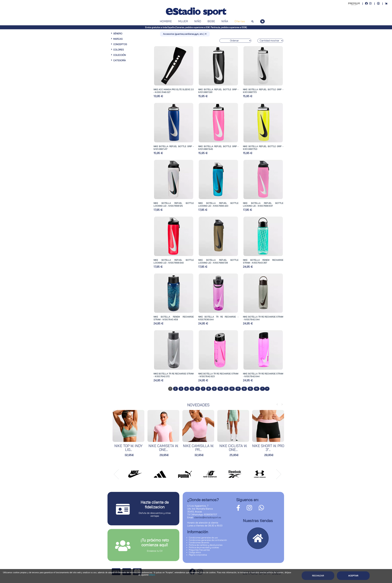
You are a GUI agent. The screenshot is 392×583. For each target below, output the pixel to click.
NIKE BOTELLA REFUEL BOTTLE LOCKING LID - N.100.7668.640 (174, 261)
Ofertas (240, 21)
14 (244, 388)
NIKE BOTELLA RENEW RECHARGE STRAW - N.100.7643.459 (174, 318)
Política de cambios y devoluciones (205, 545)
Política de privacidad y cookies (204, 547)
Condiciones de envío (199, 542)
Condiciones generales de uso (203, 537)
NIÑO (197, 21)
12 (232, 388)
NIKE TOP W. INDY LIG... (128, 448)
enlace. (152, 575)
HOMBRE (166, 21)
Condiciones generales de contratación (208, 540)
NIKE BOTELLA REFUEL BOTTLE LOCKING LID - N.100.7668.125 (174, 204)
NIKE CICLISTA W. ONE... (233, 448)
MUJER (183, 21)
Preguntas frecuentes (199, 550)
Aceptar (353, 575)
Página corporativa (198, 555)
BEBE (211, 21)
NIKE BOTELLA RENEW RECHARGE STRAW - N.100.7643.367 (263, 261)
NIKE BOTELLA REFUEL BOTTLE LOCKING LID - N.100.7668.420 (218, 204)
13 (238, 388)
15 (250, 388)
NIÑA (224, 21)
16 (257, 388)
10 (220, 388)
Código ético (195, 552)
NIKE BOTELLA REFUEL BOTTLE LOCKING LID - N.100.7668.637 (263, 204)
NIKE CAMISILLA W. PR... (198, 448)
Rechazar (318, 575)
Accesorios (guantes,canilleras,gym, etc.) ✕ (185, 34)
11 (226, 388)
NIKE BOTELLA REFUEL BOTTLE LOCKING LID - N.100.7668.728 (218, 261)
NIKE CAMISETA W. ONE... (163, 448)
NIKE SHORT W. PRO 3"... (268, 448)
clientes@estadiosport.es (207, 517)
